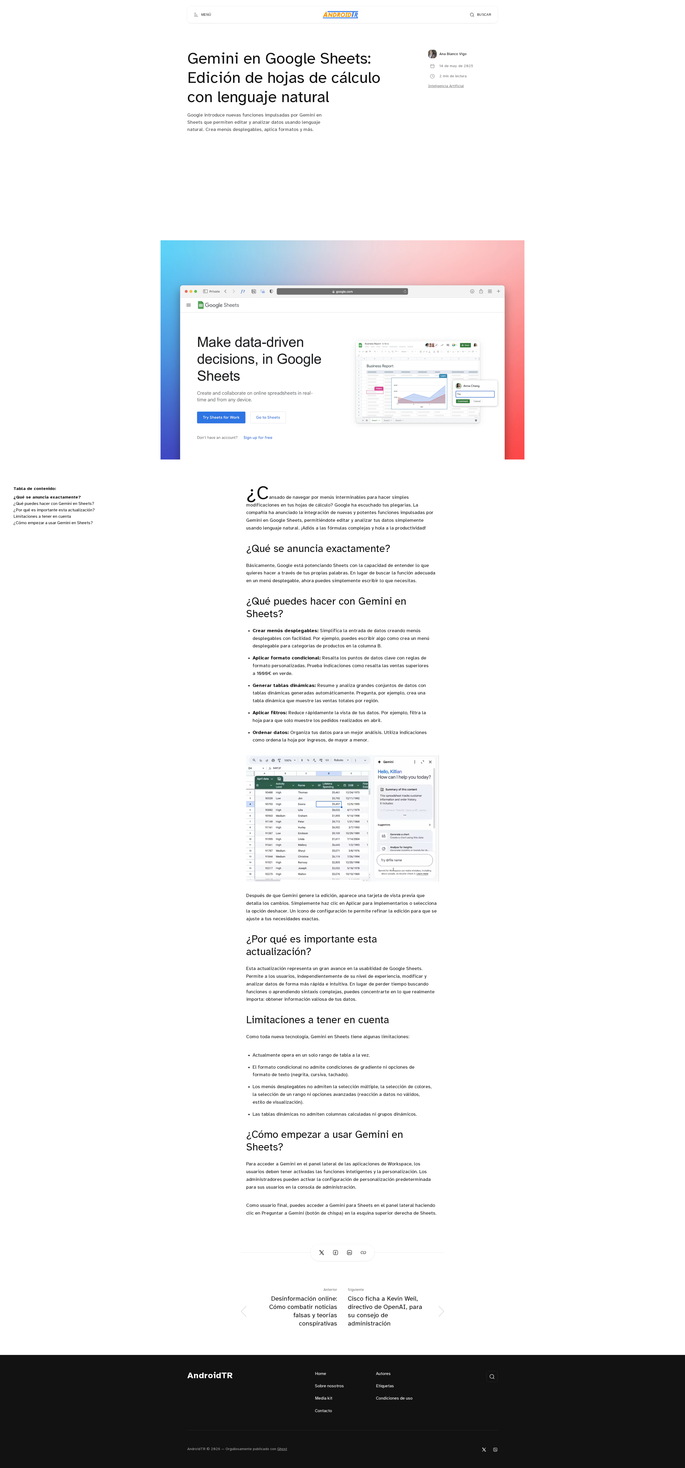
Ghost (282, 1449)
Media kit (323, 1398)
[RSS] (495, 1449)
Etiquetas (385, 1386)
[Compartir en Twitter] (321, 1252)
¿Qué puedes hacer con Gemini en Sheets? (53, 503)
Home (320, 1374)
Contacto (323, 1411)
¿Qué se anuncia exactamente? (47, 497)
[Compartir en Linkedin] (349, 1252)
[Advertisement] (342, 200)
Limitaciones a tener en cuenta (42, 516)
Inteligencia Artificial (446, 86)
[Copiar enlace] (363, 1252)
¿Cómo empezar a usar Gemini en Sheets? (53, 523)
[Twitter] (484, 1449)
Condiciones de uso (394, 1398)
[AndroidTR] (340, 15)
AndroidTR (210, 1376)
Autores (383, 1374)
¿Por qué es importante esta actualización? (54, 510)
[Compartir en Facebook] (335, 1252)
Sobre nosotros (329, 1386)
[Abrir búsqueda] (492, 1376)
